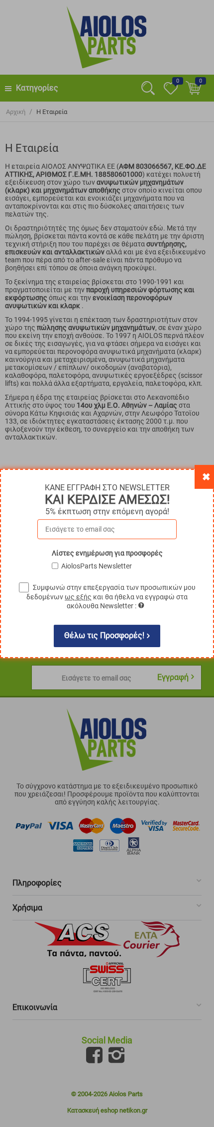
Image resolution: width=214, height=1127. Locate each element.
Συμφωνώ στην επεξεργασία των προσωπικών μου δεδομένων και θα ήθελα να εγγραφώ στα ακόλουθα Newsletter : (111, 596)
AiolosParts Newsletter (96, 566)
